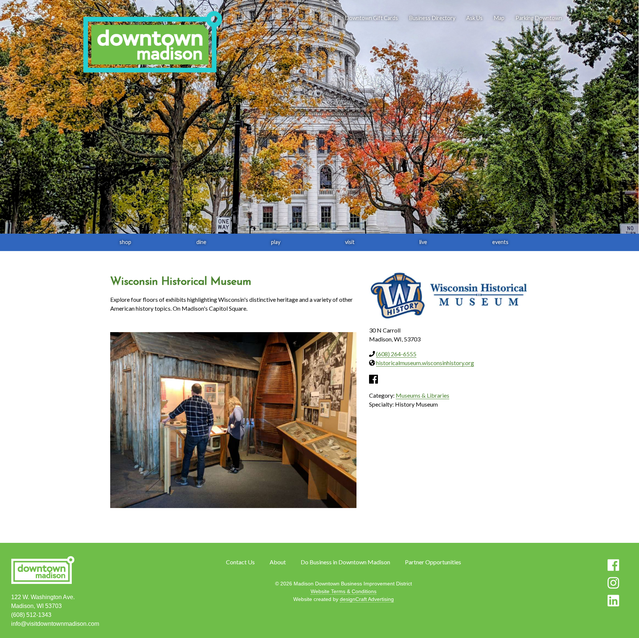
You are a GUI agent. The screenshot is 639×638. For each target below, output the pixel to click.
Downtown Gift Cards (371, 18)
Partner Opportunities (433, 561)
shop (125, 242)
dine (201, 242)
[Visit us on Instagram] (613, 583)
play (275, 242)
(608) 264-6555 (396, 353)
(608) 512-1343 (31, 615)
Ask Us (474, 18)
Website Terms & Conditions (343, 591)
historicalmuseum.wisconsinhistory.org (425, 362)
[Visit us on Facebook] (613, 565)
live (423, 242)
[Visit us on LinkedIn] (613, 600)
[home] (152, 42)
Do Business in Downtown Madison (345, 561)
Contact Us (240, 561)
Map (499, 18)
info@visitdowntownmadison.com (55, 624)
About (278, 561)
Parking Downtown (538, 18)
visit (350, 242)
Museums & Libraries (422, 395)
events (500, 242)
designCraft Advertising (367, 599)
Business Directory (432, 18)
